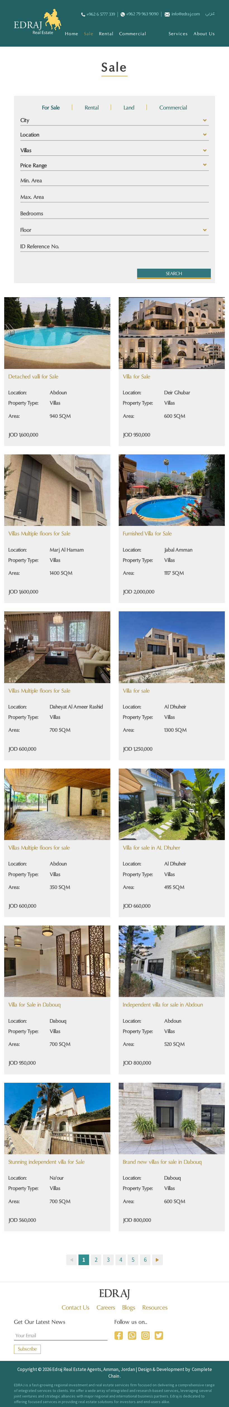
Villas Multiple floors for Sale (39, 534)
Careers (106, 1308)
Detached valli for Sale (33, 377)
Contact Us (75, 1308)
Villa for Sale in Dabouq (34, 1005)
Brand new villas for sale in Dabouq (162, 1162)
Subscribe (27, 1349)
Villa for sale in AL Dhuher (151, 848)
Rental (106, 34)
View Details (41, 347)
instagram (145, 1335)
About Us (204, 34)
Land (129, 108)
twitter (159, 1335)
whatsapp (132, 1335)
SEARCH (174, 273)
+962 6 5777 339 (101, 14)
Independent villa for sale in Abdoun (163, 1005)
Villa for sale (136, 691)
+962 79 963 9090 (142, 14)
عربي (210, 13)
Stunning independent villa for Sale (46, 1162)
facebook (119, 1335)
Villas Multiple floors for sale (39, 848)
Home (71, 34)
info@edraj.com (186, 14)
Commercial (132, 34)
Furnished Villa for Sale (147, 534)
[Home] (37, 21)
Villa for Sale (136, 377)
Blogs (128, 1308)
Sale (89, 34)
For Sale (51, 108)
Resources (155, 1308)
